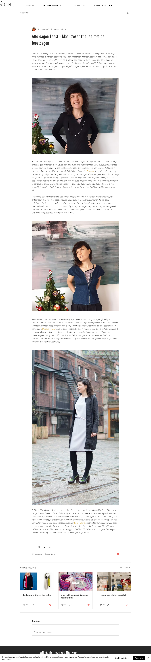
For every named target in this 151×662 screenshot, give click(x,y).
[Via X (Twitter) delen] (39, 547)
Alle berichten (24, 13)
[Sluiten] (148, 658)
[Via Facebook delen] (33, 547)
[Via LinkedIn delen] (44, 547)
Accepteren (139, 658)
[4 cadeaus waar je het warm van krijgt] (114, 581)
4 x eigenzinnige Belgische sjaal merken (37, 595)
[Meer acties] (117, 29)
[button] (128, 13)
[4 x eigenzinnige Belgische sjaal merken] (37, 581)
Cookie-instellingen (122, 658)
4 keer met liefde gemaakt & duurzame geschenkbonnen (74, 596)
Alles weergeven (125, 567)
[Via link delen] (50, 547)
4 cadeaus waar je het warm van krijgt (113, 595)
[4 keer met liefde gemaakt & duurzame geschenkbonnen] (76, 581)
